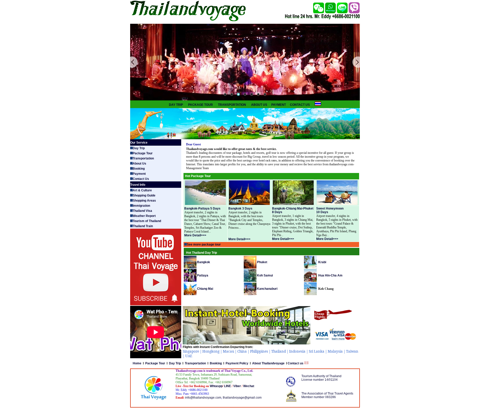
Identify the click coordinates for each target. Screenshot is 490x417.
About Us (139, 163)
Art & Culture (142, 190)
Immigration (141, 205)
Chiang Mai (205, 289)
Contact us (296, 363)
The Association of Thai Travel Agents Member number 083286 (327, 395)
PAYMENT (278, 105)
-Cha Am (330, 275)
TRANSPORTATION (232, 105)
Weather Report (144, 216)
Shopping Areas (144, 200)
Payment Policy (237, 363)
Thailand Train (143, 226)
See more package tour (204, 244)
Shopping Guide (144, 195)
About (268, 363)
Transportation (143, 158)
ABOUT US (259, 105)
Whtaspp (216, 386)
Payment (139, 174)
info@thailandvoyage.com (203, 397)
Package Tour (143, 153)
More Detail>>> (327, 239)
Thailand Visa (142, 211)
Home (136, 363)
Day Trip (139, 148)
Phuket (262, 262)
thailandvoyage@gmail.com (242, 397)
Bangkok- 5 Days (202, 208)
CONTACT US (300, 105)
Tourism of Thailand (147, 221)
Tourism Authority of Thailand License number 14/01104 (321, 377)
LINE (228, 386)
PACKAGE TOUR (200, 105)
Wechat (248, 386)
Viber (237, 386)
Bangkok (203, 262)
